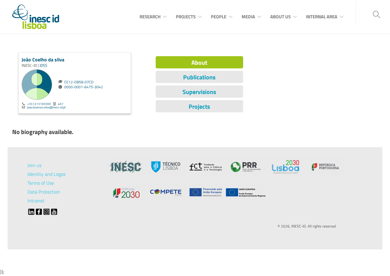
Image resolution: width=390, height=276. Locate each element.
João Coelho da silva (43, 59)
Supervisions (199, 91)
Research (150, 16)
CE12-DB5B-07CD (79, 82)
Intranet (35, 200)
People (218, 16)
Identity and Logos (46, 174)
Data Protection (43, 191)
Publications (199, 77)
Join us (34, 165)
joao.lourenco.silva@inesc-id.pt (46, 107)
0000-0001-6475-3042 (83, 87)
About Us (280, 16)
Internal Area (321, 16)
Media (248, 16)
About (199, 62)
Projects (186, 16)
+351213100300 (39, 103)
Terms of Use (40, 183)
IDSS (43, 65)
